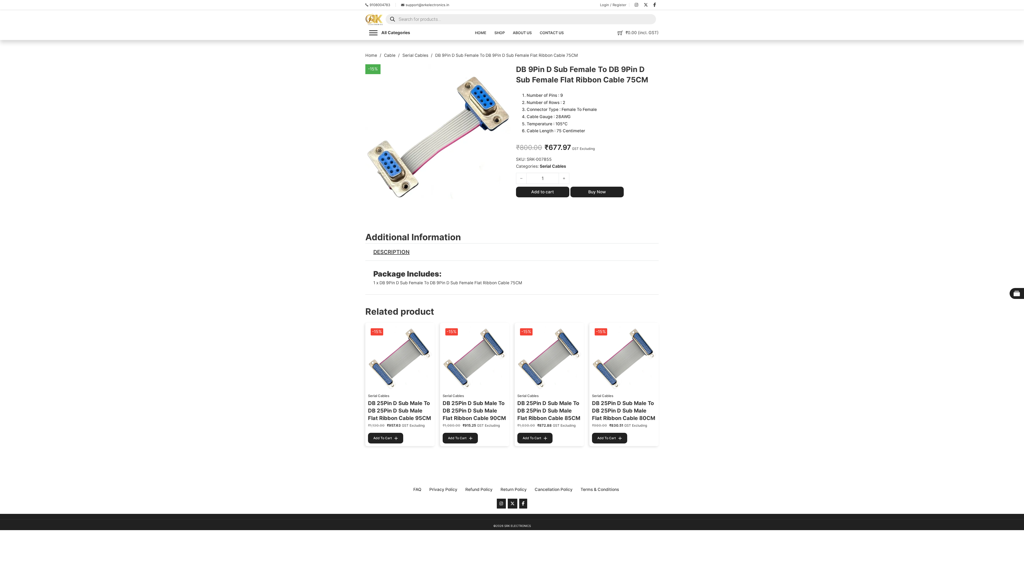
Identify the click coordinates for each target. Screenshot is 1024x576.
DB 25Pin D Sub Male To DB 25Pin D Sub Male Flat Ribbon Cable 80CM (623, 410)
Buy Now (597, 191)
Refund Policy (479, 489)
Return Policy (514, 489)
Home (480, 32)
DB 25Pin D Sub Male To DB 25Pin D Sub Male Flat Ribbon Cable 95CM (399, 410)
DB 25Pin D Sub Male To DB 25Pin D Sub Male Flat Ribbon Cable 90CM (474, 410)
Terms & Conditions (600, 489)
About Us (522, 32)
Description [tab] (391, 252)
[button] (503, 71)
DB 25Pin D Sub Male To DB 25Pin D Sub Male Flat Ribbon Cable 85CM (548, 410)
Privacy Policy (443, 489)
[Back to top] (1006, 561)
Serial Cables (415, 55)
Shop (499, 32)
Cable (389, 55)
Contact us (552, 32)
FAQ (417, 489)
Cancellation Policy (554, 489)
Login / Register (613, 5)
